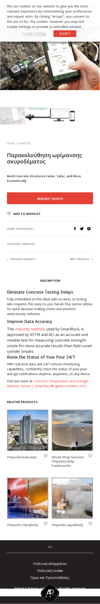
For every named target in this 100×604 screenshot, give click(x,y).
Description (50, 280)
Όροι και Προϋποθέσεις (50, 577)
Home (10, 143)
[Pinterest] (90, 229)
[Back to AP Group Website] (50, 592)
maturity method (29, 329)
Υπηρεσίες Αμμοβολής (67, 525)
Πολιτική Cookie (50, 570)
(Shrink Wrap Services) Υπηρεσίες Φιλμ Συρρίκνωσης (67, 461)
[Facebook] (76, 229)
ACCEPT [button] (64, 33)
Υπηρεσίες (25, 143)
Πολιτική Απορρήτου (50, 563)
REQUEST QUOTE (50, 199)
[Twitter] (83, 229)
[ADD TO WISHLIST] (45, 456)
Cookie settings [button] (35, 33)
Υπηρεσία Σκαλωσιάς (22, 457)
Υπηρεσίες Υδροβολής (22, 525)
